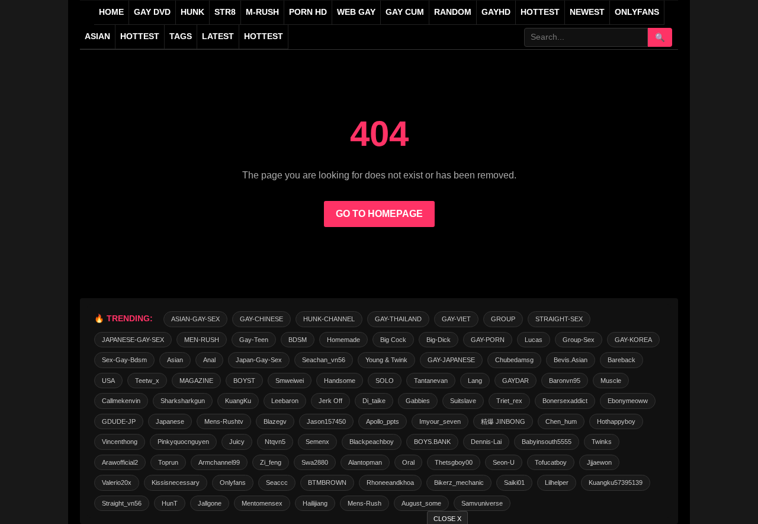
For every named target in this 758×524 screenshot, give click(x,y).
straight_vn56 (122, 503)
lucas (533, 339)
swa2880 (314, 462)
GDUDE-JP (119, 421)
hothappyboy (616, 421)
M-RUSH (262, 12)
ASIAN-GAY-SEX (195, 318)
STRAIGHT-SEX (559, 318)
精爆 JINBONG (503, 421)
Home (111, 12)
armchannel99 (219, 462)
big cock (393, 339)
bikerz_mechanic (459, 482)
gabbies (418, 400)
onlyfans (233, 482)
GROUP (503, 318)
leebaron (284, 400)
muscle (610, 380)
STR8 (225, 12)
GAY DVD (152, 12)
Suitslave (463, 400)
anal (209, 359)
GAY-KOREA (633, 339)
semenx (317, 441)
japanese (170, 421)
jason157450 (326, 421)
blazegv (275, 421)
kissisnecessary (176, 482)
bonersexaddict (564, 400)
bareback (621, 359)
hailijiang (315, 503)
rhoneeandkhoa (390, 482)
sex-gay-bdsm (124, 359)
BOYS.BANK (432, 441)
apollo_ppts (382, 421)
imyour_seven (440, 421)
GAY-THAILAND (398, 318)
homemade (343, 339)
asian (175, 359)
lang (475, 380)
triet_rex (509, 400)
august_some (421, 503)
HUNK (192, 12)
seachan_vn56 (323, 359)
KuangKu (238, 400)
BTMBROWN (327, 482)
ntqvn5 (275, 441)
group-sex (579, 339)
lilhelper (556, 482)
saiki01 (514, 482)
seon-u (504, 462)
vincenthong (119, 441)
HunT (170, 503)
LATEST (218, 36)
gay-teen (253, 339)
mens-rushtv (223, 421)
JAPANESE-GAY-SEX (133, 339)
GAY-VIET (456, 318)
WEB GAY (356, 12)
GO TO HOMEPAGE (379, 214)
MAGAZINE (196, 380)
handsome (339, 380)
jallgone (209, 503)
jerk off (330, 400)
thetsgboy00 (454, 462)
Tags (180, 36)
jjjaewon (599, 462)
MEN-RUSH (201, 339)
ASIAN (97, 36)
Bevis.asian (570, 359)
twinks (602, 441)
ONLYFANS (637, 12)
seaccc (277, 482)
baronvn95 (564, 380)
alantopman (365, 462)
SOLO (384, 380)
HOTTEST (540, 12)
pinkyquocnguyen (183, 441)
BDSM (297, 339)
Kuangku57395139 (616, 482)
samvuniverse (482, 503)
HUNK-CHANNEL (329, 318)
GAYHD (495, 12)
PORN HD (308, 12)
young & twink (386, 359)
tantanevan (431, 380)
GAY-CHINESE (261, 318)
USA (108, 380)
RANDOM (452, 12)
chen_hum (561, 421)
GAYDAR (515, 380)
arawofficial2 (120, 462)
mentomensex (262, 503)
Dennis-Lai (486, 441)
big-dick (438, 339)
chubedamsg (514, 359)
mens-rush (364, 503)
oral (408, 462)
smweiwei (289, 380)
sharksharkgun (182, 400)
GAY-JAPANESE (451, 359)
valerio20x (116, 482)
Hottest (139, 36)
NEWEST (587, 12)
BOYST (244, 380)
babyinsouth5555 (546, 441)
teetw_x (147, 380)
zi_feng (270, 462)
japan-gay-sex (259, 359)
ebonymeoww (628, 400)
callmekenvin (121, 400)
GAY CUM (405, 12)
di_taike (374, 400)
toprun (168, 462)
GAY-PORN (488, 339)
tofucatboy (551, 462)
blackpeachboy (371, 441)
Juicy (237, 441)
